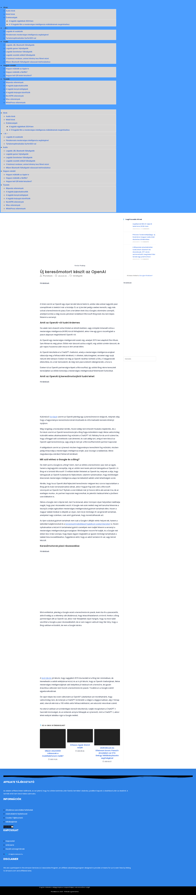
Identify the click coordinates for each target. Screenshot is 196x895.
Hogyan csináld (9, 65)
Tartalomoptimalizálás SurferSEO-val (21, 38)
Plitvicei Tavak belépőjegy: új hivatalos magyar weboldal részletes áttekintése (144, 237)
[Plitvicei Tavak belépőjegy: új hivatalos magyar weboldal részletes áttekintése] (127, 238)
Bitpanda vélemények (14, 82)
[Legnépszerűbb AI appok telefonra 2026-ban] (127, 226)
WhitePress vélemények (15, 102)
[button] (58, 107)
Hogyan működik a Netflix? (16, 72)
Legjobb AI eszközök (14, 31)
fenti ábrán (46, 678)
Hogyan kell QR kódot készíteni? (19, 75)
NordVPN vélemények (15, 96)
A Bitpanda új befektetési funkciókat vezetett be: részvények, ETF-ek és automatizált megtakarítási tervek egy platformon (144, 252)
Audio (5, 42)
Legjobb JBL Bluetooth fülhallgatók (20, 45)
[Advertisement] (80, 399)
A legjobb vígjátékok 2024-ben (21, 21)
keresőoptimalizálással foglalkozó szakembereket (87, 524)
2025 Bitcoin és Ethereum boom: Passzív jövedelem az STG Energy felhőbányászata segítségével (107, 753)
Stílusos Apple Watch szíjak (80, 746)
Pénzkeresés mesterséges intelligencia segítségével (27, 35)
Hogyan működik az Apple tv (17, 69)
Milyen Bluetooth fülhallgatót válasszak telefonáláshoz (28, 62)
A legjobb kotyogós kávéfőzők (18, 92)
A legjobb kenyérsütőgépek (17, 89)
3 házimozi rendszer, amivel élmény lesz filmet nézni (27, 58)
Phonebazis (48, 276)
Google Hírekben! (146, 275)
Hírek (5, 7)
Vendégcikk (78, 276)
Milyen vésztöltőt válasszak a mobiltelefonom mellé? (53, 753)
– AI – (5, 28)
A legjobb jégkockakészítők (17, 86)
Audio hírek (10, 11)
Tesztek (6, 79)
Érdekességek (11, 17)
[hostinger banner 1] (80, 293)
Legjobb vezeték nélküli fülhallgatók (20, 55)
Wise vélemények (13, 99)
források (53, 416)
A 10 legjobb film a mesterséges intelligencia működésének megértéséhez (39, 24)
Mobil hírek (10, 14)
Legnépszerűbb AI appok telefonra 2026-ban (142, 225)
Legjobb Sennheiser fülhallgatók (19, 52)
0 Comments (145, 229)
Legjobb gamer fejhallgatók (17, 48)
